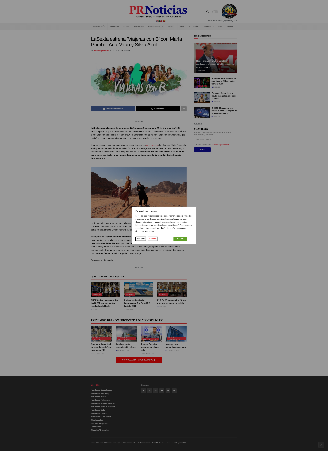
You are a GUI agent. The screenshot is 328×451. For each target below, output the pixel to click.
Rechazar (152, 239)
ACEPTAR (180, 239)
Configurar (141, 239)
